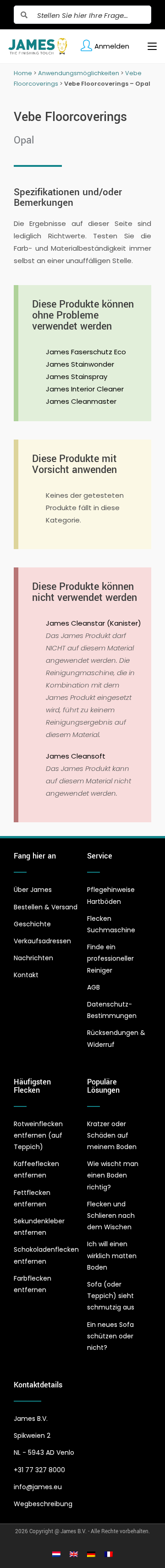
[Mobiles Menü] (149, 46)
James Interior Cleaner (85, 389)
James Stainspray (76, 376)
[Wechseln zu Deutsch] (91, 1554)
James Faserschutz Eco (86, 352)
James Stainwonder (80, 364)
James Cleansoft (75, 756)
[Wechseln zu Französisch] (108, 1554)
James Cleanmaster (81, 401)
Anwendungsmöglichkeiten (78, 73)
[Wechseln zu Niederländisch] (56, 1554)
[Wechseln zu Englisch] (73, 1554)
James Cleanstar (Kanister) (93, 623)
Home (23, 73)
